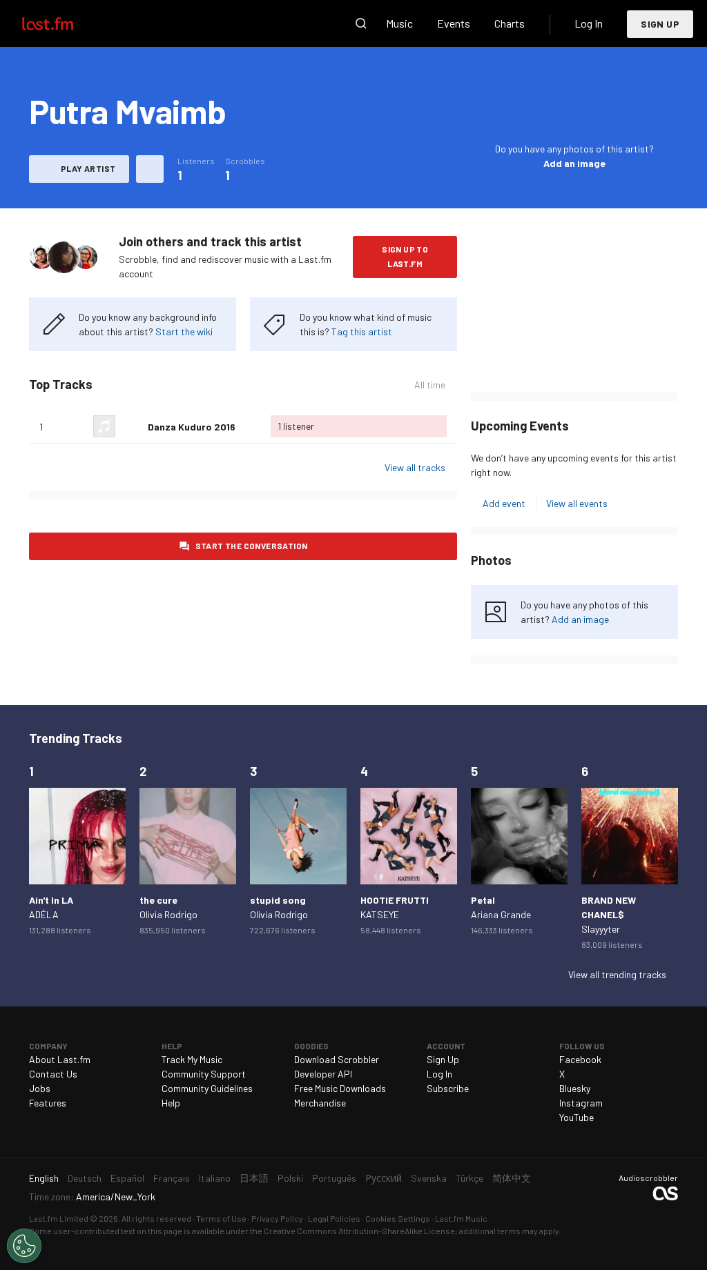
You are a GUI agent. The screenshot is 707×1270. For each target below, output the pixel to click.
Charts (509, 23)
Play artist (88, 168)
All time (429, 385)
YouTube (576, 1117)
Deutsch (84, 1178)
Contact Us (53, 1074)
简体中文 (511, 1178)
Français (171, 1178)
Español (127, 1178)
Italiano (215, 1178)
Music (399, 23)
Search (361, 23)
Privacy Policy (277, 1218)
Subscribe (448, 1088)
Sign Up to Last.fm (405, 256)
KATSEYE (379, 914)
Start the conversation (251, 545)
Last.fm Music (461, 1218)
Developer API (323, 1074)
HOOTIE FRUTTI (394, 900)
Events (453, 23)
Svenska (429, 1178)
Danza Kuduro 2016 (191, 427)
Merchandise (320, 1103)
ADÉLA (44, 914)
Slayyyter (600, 929)
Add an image (574, 163)
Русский (383, 1178)
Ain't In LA (51, 900)
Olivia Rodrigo (168, 914)
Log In (588, 23)
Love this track (132, 426)
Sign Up (660, 24)
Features (47, 1103)
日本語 (254, 1178)
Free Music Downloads (340, 1088)
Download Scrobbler (336, 1059)
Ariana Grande (501, 914)
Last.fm (63, 23)
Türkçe (469, 1178)
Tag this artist (361, 331)
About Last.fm (59, 1059)
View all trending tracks (617, 974)
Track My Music (192, 1059)
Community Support (204, 1074)
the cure (158, 900)
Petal (483, 900)
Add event (504, 503)
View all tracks (415, 467)
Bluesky (574, 1088)
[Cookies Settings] (24, 1246)
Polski (290, 1178)
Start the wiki (184, 331)
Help (171, 1103)
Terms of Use (221, 1218)
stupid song (278, 900)
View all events (577, 503)
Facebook (580, 1059)
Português (334, 1178)
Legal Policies (334, 1218)
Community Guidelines (207, 1088)
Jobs (39, 1088)
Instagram (581, 1103)
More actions (150, 169)
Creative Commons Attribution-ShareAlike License (359, 1231)
